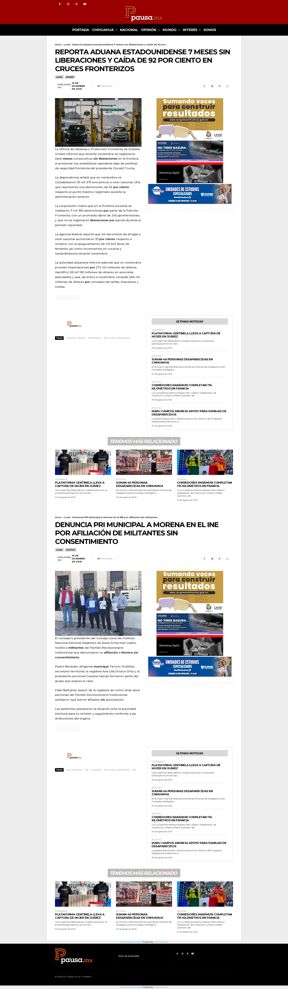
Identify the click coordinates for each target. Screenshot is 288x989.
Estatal (157, 356)
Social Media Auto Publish (131, 987)
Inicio (58, 44)
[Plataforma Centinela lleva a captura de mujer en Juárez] (83, 462)
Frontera (94, 338)
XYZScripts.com (161, 987)
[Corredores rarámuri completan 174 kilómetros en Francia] (205, 462)
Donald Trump (76, 338)
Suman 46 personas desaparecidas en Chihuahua (182, 361)
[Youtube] (85, 4)
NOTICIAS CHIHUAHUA (117, 338)
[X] (76, 4)
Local (67, 44)
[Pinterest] (219, 86)
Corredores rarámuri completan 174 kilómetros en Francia (182, 386)
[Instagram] (68, 4)
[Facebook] (59, 4)
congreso (158, 330)
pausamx (106, 86)
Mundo (70, 77)
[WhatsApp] (227, 86)
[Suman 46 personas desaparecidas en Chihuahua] (144, 462)
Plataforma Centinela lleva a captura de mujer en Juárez (186, 335)
